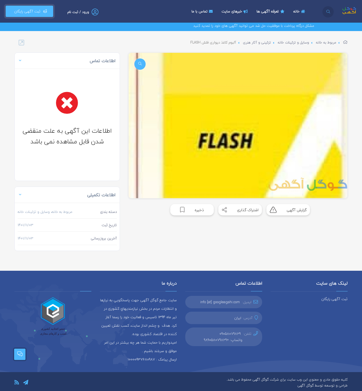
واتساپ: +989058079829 (223, 340)
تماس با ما (199, 11)
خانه (296, 11)
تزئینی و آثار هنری (257, 42)
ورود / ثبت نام (78, 12)
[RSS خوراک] (16, 383)
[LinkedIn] (34, 383)
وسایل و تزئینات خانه (293, 42)
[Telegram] (25, 383)
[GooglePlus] (51, 383)
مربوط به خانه (326, 42)
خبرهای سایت (231, 11)
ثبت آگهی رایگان (26, 11)
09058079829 (230, 334)
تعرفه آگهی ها (268, 11)
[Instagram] (43, 383)
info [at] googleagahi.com (220, 302)
